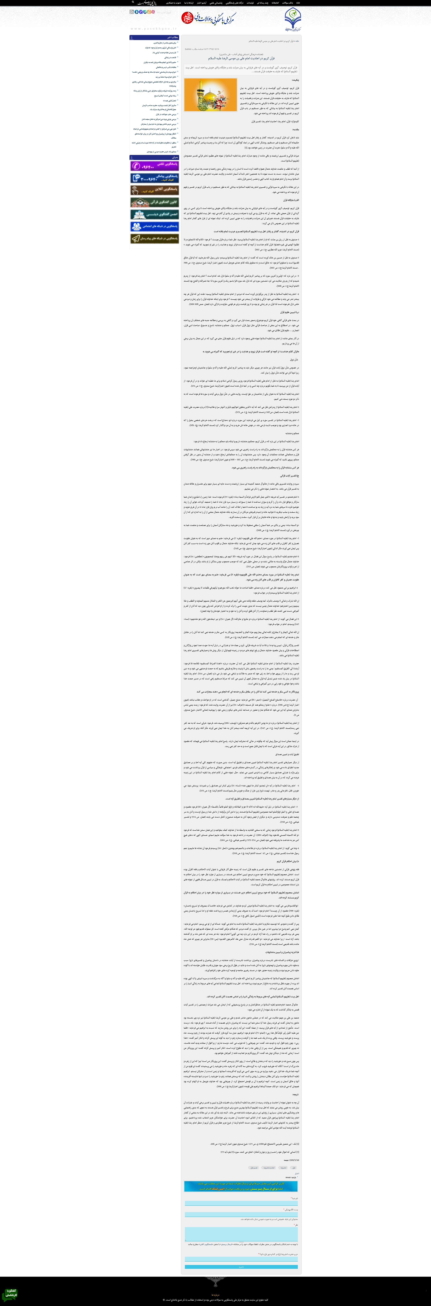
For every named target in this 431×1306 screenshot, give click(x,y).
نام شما (294, 1198)
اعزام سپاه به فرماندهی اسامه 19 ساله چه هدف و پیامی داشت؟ (154, 72)
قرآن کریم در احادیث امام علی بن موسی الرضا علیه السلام (241, 58)
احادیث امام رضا (269, 1168)
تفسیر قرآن (254, 1168)
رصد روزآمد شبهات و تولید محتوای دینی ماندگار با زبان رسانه (155, 91)
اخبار (297, 1173)
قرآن (294, 1168)
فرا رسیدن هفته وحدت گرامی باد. (164, 52)
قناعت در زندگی (170, 57)
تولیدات (250, 3)
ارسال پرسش (226, 1244)
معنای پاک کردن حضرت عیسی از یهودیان (161, 151)
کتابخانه (275, 3)
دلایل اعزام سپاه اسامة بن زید (166, 77)
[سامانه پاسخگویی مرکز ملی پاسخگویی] (10, 1303)
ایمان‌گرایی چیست (169, 100)
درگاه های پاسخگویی (234, 3)
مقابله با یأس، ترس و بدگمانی (166, 67)
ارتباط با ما (188, 3)
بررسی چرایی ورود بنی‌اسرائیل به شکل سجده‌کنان (159, 119)
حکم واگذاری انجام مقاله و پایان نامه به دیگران (160, 62)
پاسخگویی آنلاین (206, 1244)
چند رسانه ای (262, 3)
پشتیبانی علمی (216, 3)
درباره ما (215, 1295)
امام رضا (283, 1168)
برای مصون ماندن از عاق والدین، (164, 43)
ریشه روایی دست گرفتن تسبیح (165, 95)
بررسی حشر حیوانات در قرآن (166, 114)
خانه (298, 3)
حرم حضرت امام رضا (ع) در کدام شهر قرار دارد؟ (278, 1254)
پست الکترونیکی (290, 1210)
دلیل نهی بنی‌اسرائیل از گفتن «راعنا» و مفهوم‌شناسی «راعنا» (154, 129)
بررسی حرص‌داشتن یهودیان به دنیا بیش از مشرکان (158, 124)
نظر (296, 1225)
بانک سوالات (287, 3)
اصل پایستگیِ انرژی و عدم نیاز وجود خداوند (160, 47)
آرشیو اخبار (201, 3)
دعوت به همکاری (173, 3)
